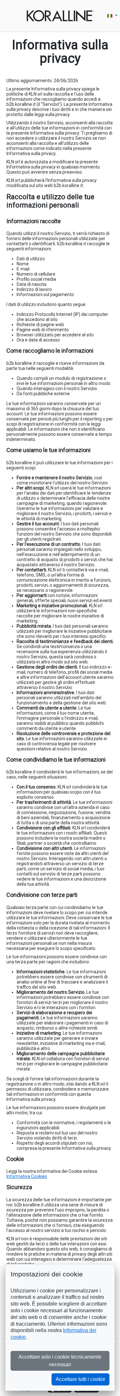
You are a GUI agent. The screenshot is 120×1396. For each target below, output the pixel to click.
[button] (112, 16)
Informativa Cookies (26, 1176)
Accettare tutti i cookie (80, 1379)
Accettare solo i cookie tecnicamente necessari (60, 1360)
